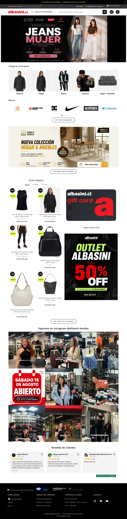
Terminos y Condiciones (44, 502)
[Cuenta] (118, 12)
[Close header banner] (124, 2)
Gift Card (79, 6)
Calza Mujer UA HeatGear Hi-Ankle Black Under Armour (22, 253)
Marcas (10, 506)
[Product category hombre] (19, 83)
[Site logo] (18, 12)
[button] (3, 38)
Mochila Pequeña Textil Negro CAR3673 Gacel (50, 261)
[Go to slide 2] (64, 60)
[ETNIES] (91, 108)
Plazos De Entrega (71, 499)
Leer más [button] (51, 470)
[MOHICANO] (36, 108)
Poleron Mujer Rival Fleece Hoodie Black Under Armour (50, 215)
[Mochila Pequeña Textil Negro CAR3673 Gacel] (50, 242)
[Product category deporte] (85, 83)
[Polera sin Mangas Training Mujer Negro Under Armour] (22, 200)
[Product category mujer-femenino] (41, 83)
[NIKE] (72, 108)
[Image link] (63, 146)
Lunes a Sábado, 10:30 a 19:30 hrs (76, 502)
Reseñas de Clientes (63, 447)
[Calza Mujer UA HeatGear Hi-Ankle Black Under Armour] (22, 237)
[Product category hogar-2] (107, 83)
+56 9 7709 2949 (70, 505)
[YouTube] (107, 500)
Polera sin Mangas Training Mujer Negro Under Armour (22, 215)
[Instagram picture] (26, 350)
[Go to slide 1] (62, 60)
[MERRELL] (17, 108)
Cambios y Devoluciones (44, 499)
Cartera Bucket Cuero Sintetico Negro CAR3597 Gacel (50, 299)
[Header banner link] (63, 2)
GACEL (50, 265)
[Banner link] (91, 205)
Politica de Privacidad (43, 505)
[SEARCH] (105, 12)
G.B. (69, 516)
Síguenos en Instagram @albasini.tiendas (63, 328)
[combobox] (33, 6)
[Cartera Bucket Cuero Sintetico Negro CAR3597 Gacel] (50, 283)
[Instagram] (95, 500)
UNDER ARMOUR (22, 219)
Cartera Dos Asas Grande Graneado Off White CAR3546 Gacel (22, 311)
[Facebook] (101, 500)
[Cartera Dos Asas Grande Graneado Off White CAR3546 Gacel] (22, 289)
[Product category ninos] (63, 83)
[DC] (54, 108)
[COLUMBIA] (109, 108)
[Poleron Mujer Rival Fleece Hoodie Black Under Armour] (50, 200)
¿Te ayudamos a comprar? (94, 6)
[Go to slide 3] (65, 115)
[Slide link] (63, 38)
